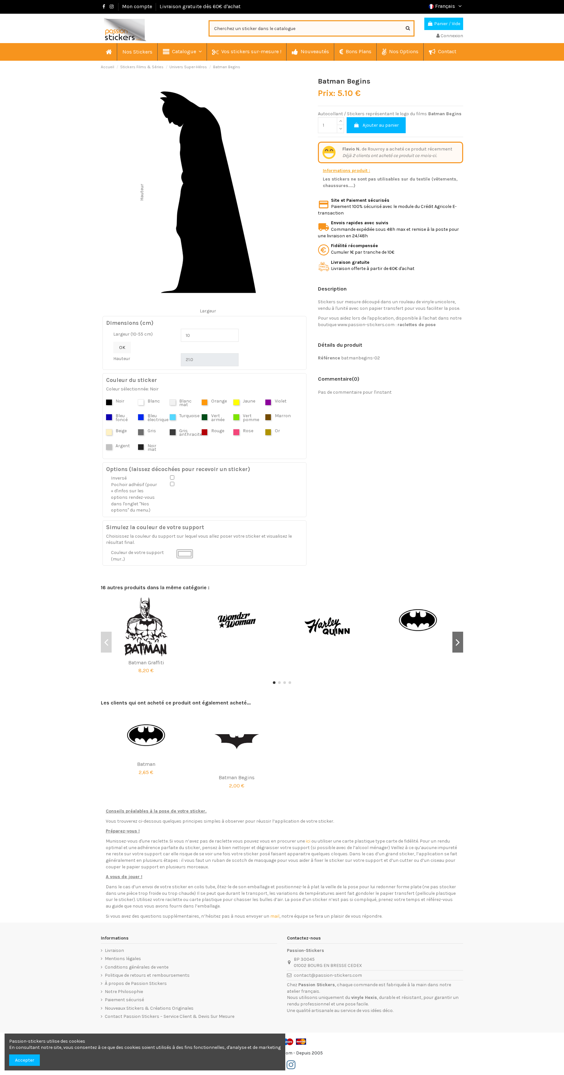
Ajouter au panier (381, 125)
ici (308, 841)
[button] (182, 52)
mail (274, 916)
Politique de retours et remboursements (147, 975)
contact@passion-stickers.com (328, 975)
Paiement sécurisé (124, 1000)
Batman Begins (237, 777)
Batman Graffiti (146, 662)
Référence (329, 358)
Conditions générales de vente (136, 967)
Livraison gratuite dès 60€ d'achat (200, 6)
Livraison (114, 950)
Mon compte (137, 6)
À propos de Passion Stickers (136, 983)
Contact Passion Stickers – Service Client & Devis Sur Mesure (169, 1016)
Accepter (24, 1060)
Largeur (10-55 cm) (133, 334)
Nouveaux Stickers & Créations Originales (149, 1008)
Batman (146, 764)
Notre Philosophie (124, 991)
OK (122, 347)
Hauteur (121, 358)
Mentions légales (123, 958)
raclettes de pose (417, 324)
